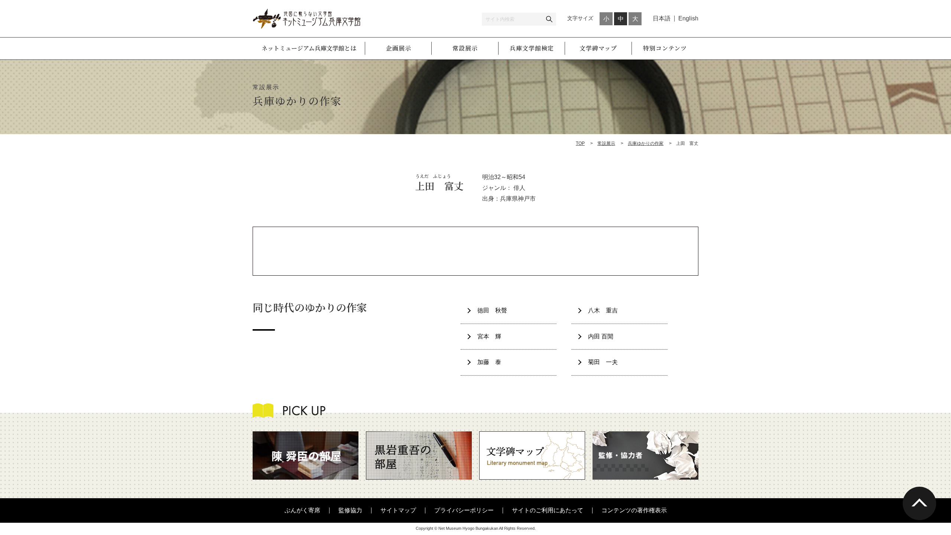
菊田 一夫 (603, 362)
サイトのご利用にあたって (547, 510)
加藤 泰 (489, 362)
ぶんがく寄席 (302, 510)
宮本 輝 (489, 336)
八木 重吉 (603, 310)
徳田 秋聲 (492, 310)
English (688, 18)
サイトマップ (398, 510)
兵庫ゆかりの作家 (645, 143)
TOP (580, 143)
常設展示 (606, 143)
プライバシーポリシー (464, 510)
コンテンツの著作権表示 (634, 510)
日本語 (662, 18)
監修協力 (350, 510)
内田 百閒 (600, 336)
